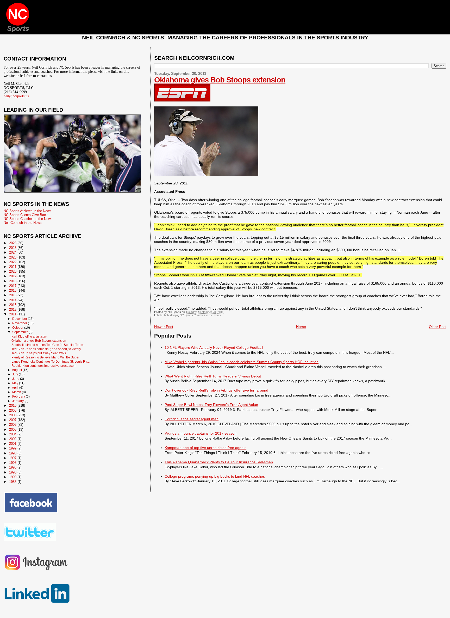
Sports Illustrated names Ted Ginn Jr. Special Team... (48, 344)
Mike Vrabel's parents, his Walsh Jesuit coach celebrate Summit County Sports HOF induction (241, 362)
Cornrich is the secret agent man (191, 419)
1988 (13, 482)
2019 (13, 276)
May (15, 383)
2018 (13, 281)
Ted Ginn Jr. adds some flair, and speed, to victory (46, 349)
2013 (13, 305)
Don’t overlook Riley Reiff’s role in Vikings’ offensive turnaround (216, 390)
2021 (13, 267)
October (18, 327)
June (16, 379)
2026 (13, 243)
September (20, 332)
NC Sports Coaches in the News (200, 315)
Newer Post (163, 327)
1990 (13, 477)
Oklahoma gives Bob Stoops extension (219, 80)
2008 (13, 415)
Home (301, 327)
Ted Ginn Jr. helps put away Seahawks (38, 353)
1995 (13, 467)
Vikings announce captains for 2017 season (200, 433)
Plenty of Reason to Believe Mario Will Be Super (45, 357)
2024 (13, 252)
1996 (13, 463)
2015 (13, 295)
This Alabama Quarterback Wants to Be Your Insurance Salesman (219, 462)
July (15, 374)
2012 (13, 309)
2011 (13, 314)
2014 (13, 300)
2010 (13, 405)
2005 (13, 429)
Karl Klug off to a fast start (29, 336)
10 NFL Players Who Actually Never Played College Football (214, 347)
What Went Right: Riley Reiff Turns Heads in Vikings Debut (213, 376)
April (15, 387)
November (20, 323)
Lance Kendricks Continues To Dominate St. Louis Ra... (50, 361)
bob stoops (171, 315)
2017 (13, 286)
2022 (13, 262)
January (18, 401)
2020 (13, 271)
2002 (13, 439)
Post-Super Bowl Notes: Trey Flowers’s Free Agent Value (211, 405)
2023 (13, 257)
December (20, 319)
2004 (13, 434)
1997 (13, 458)
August (17, 370)
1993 (13, 472)
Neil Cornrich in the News (23, 223)
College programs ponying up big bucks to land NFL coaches (215, 476)
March (17, 392)
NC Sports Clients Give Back (26, 215)
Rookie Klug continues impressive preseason (43, 365)
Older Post (437, 327)
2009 (13, 410)
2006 (13, 425)
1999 (13, 448)
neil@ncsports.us (16, 96)
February (19, 396)
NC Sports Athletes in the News (27, 211)
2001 (13, 444)
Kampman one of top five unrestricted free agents (205, 448)
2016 (13, 290)
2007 (13, 420)
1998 (13, 453)
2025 (13, 248)
